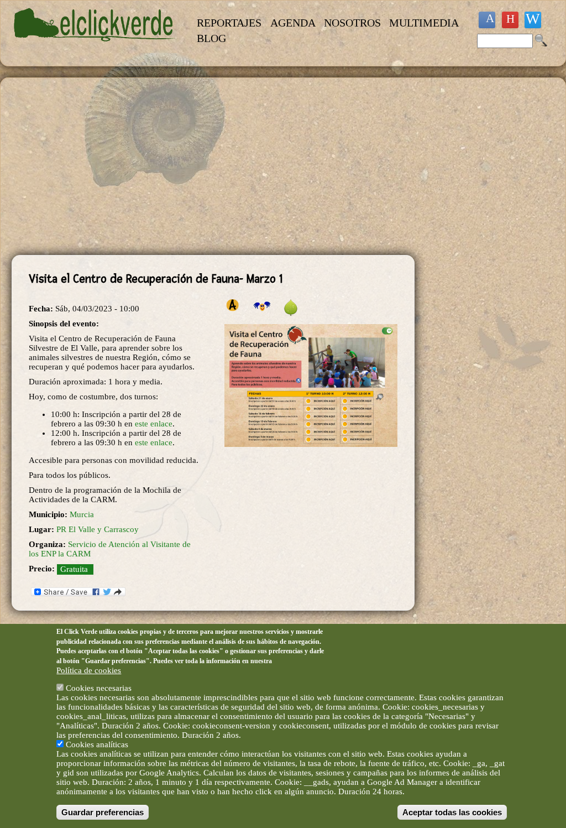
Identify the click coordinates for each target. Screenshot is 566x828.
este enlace (153, 423)
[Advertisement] (213, 166)
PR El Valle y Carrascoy (97, 529)
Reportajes (229, 23)
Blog (211, 38)
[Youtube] (510, 20)
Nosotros (352, 23)
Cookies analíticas (97, 744)
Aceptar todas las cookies (452, 812)
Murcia (82, 514)
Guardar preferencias (102, 812)
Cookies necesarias (99, 688)
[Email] (533, 20)
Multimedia (424, 23)
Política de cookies (88, 670)
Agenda (293, 23)
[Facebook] (487, 20)
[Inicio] (95, 47)
